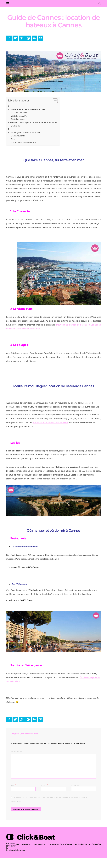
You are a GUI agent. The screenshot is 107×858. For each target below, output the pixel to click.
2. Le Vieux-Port (21, 116)
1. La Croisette (20, 112)
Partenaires (23, 844)
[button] (54, 101)
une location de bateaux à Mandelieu (50, 422)
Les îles (17, 126)
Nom (13, 785)
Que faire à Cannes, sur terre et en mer (27, 109)
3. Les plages (19, 119)
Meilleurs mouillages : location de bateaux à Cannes (33, 122)
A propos (39, 844)
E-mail (44, 785)
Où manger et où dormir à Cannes (25, 132)
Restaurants (19, 135)
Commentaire (16, 752)
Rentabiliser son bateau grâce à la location (75, 844)
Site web (75, 785)
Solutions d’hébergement (25, 142)
